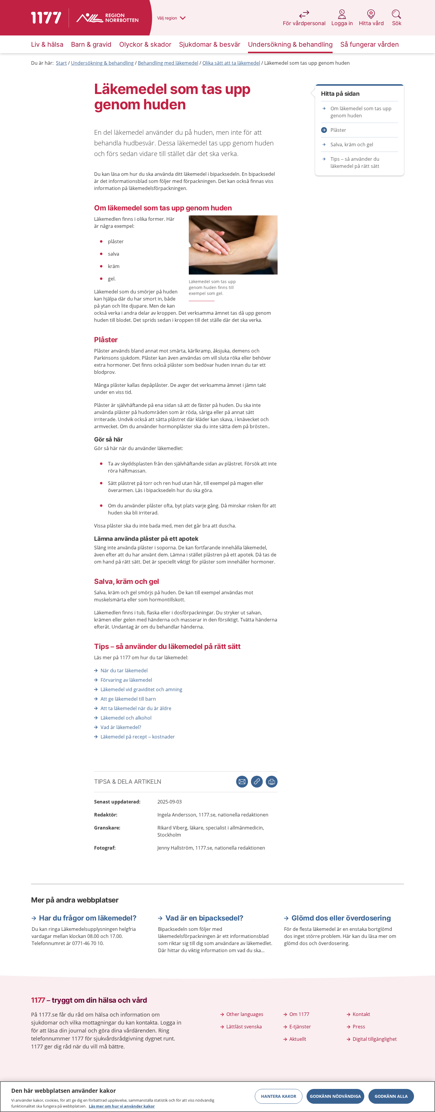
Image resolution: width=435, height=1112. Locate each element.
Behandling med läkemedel (168, 63)
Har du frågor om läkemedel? (87, 918)
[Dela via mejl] (242, 782)
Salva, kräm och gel (352, 144)
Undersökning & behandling (102, 63)
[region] (217, 1096)
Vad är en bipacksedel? (204, 918)
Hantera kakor (278, 1096)
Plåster (338, 130)
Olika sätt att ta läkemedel (231, 63)
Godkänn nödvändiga (335, 1096)
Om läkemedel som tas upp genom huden (361, 112)
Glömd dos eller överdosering (341, 918)
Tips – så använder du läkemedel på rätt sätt (355, 162)
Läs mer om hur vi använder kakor (122, 1105)
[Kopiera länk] (257, 782)
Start (61, 63)
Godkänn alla (391, 1096)
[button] (272, 782)
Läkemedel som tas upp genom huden (307, 63)
